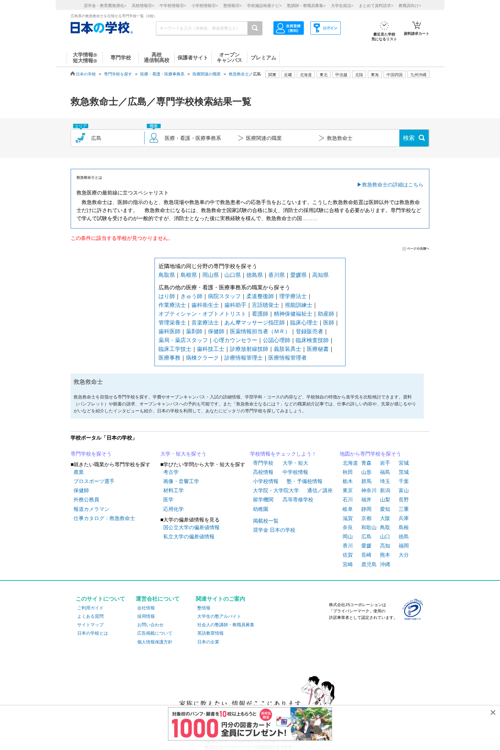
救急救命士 (239, 74)
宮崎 (348, 564)
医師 (328, 322)
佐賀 (348, 555)
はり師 (166, 296)
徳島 (404, 536)
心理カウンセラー (235, 340)
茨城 (404, 472)
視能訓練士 (298, 305)
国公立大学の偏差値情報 (191, 527)
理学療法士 (293, 296)
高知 (385, 546)
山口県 (232, 275)
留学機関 (263, 499)
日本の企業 (208, 642)
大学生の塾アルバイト (219, 616)
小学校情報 (266, 481)
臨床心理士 (304, 322)
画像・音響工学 (181, 481)
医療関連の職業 (207, 74)
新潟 (385, 490)
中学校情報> (173, 5)
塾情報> (232, 5)
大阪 (385, 518)
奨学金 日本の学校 (274, 530)
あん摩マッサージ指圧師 (254, 322)
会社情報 (146, 607)
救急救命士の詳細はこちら (392, 185)
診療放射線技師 (249, 349)
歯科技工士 (210, 349)
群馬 (366, 481)
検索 (409, 138)
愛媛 (366, 546)
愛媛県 (298, 275)
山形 (366, 472)
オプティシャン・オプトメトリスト (202, 314)
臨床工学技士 (174, 349)
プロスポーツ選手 (94, 481)
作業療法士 (172, 305)
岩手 (385, 463)
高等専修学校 (298, 499)
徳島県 (254, 275)
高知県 (320, 275)
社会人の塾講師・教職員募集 (225, 624)
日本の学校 (86, 74)
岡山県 (210, 275)
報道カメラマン (91, 509)
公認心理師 (276, 340)
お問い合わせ (150, 624)
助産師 (326, 314)
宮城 (404, 463)
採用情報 (146, 616)
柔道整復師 (260, 296)
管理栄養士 (172, 322)
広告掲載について (154, 633)
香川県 (276, 275)
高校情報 (263, 472)
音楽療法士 (205, 322)
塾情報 (203, 607)
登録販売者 (309, 331)
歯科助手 (235, 305)
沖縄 (385, 564)
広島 (366, 536)
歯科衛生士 (205, 305)
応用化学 (173, 509)
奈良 (348, 527)
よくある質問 (90, 616)
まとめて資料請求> (376, 5)
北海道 (306, 75)
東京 (348, 490)
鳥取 (385, 527)
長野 (404, 499)
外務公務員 (86, 499)
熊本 (385, 555)
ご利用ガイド (90, 607)
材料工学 (173, 490)
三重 (404, 509)
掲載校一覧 (266, 521)
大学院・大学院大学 (276, 490)
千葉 (404, 481)
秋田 (348, 472)
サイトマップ (90, 624)
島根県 (188, 275)
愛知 (385, 509)
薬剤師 (194, 331)
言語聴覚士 (265, 305)
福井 (366, 499)
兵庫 (404, 518)
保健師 (216, 331)
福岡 (404, 546)
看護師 (260, 314)
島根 (404, 527)
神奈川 (369, 490)
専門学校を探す (118, 74)
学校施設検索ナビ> (264, 5)
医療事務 (169, 357)
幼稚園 (260, 509)
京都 (366, 518)
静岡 (366, 509)
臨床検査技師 (312, 340)
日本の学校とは (92, 633)
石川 (348, 499)
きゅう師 (191, 296)
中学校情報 (295, 472)
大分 (404, 555)
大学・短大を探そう (183, 454)
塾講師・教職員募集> (306, 5)
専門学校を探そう (91, 454)
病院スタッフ (224, 296)
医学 (168, 499)
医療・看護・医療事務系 (162, 74)
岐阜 (348, 509)
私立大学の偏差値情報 (188, 536)
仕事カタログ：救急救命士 (104, 518)
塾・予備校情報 (304, 481)
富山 (404, 490)
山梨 (385, 499)
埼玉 (385, 481)
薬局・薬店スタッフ (183, 340)
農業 (79, 472)
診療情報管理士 (243, 357)
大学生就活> (342, 5)
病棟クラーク (202, 357)
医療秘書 (318, 349)
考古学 (171, 472)
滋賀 (348, 518)
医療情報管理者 (287, 357)
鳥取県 (166, 275)
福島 (385, 472)
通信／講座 (320, 490)
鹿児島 (369, 564)
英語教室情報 (210, 633)
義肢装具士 (287, 349)
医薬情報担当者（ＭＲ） (260, 331)
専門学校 (263, 463)
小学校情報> (204, 5)
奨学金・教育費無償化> (105, 5)
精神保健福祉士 (293, 314)
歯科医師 (169, 331)
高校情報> (143, 5)
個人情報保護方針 (154, 642)
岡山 (348, 536)
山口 (385, 536)
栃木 (348, 481)
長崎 (366, 555)
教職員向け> (410, 5)
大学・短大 (295, 463)
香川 (348, 546)
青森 (366, 463)
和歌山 (369, 527)
